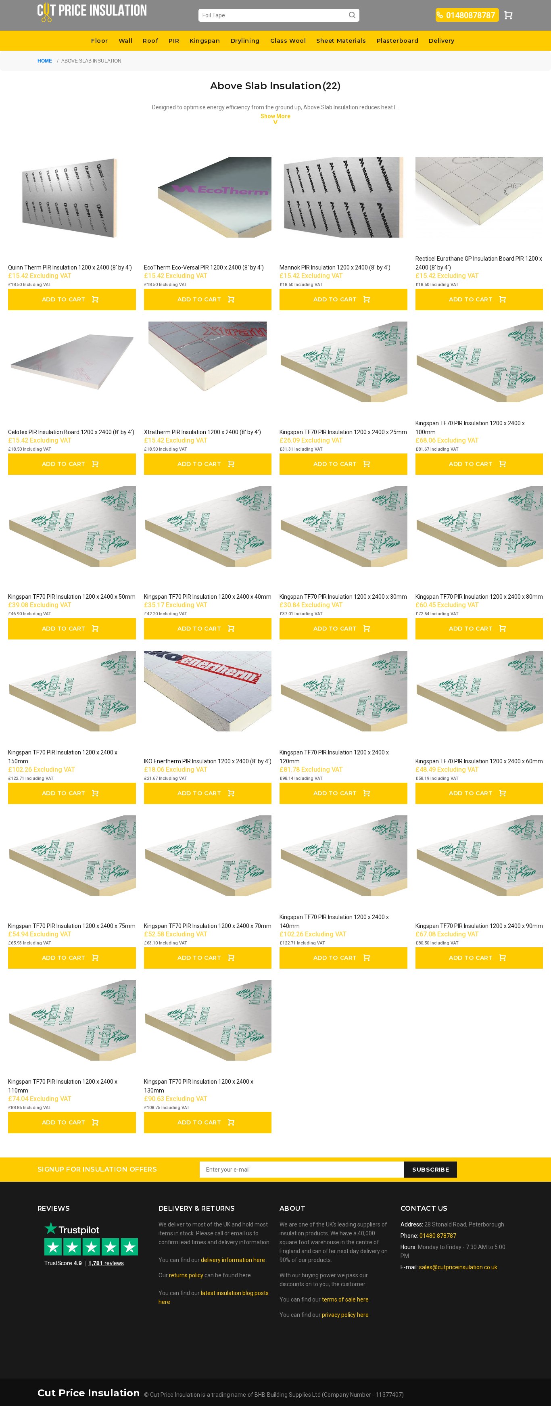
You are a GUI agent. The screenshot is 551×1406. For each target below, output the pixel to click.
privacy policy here (345, 1315)
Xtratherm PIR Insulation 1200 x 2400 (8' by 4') (202, 432)
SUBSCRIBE (430, 1169)
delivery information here (233, 1260)
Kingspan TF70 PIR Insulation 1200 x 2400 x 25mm (343, 432)
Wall (125, 40)
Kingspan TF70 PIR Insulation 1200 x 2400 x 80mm (479, 596)
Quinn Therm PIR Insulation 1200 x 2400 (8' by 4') (70, 267)
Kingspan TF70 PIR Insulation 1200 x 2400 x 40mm (207, 596)
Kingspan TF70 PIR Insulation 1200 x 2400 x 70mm (207, 926)
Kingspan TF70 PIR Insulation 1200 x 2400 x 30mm (343, 596)
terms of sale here (345, 1299)
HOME (45, 61)
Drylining (245, 40)
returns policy (186, 1275)
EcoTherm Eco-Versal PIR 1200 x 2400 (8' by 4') (204, 267)
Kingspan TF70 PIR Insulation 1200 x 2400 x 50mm (72, 596)
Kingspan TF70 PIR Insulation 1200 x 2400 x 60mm (479, 761)
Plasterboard (398, 40)
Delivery (441, 40)
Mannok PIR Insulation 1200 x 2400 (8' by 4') (335, 267)
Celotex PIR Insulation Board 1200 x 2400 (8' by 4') (71, 432)
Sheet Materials (341, 40)
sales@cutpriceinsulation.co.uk (458, 1267)
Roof (150, 40)
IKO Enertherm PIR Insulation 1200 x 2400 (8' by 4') (207, 761)
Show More (275, 116)
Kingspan (205, 40)
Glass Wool (288, 40)
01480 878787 (437, 1236)
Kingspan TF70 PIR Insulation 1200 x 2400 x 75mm (72, 926)
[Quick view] (122, 170)
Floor (99, 40)
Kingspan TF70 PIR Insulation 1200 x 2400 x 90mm (479, 926)
